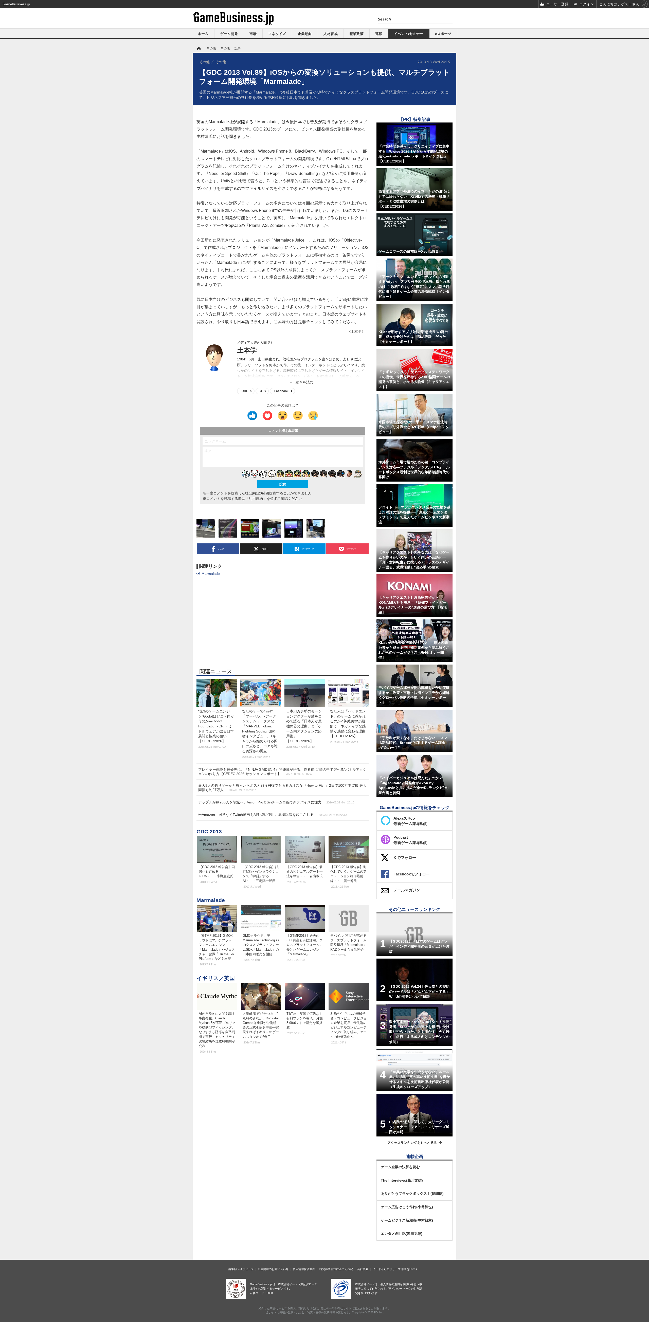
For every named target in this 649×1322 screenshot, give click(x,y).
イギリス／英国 (215, 978)
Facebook (281, 391)
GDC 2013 (209, 831)
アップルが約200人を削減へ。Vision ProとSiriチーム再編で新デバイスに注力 (276, 802)
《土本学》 (356, 331)
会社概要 (362, 1269)
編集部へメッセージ (241, 1269)
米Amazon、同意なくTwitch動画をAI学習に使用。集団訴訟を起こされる (272, 815)
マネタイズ (277, 34)
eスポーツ (443, 34)
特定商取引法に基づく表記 (336, 1269)
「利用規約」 (255, 499)
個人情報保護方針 (304, 1269)
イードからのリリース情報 (389, 1269)
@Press (412, 1269)
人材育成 (330, 34)
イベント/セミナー (408, 34)
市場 (253, 34)
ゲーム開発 (229, 34)
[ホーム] (198, 48)
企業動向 (305, 34)
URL (245, 391)
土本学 (247, 350)
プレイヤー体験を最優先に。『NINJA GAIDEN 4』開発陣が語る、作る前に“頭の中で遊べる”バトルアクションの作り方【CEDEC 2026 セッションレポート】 (282, 771)
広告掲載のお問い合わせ (273, 1269)
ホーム (203, 34)
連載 (378, 34)
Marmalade (211, 574)
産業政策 (356, 34)
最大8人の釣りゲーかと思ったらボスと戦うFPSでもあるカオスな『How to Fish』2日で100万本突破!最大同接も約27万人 (282, 787)
